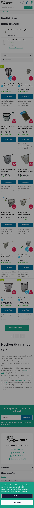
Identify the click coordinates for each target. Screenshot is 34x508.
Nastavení (17, 496)
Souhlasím (17, 502)
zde (29, 491)
